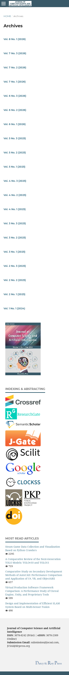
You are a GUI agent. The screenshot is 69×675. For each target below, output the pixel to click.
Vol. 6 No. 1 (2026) (15, 124)
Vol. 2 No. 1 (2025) (14, 294)
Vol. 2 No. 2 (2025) (15, 280)
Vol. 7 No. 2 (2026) (15, 67)
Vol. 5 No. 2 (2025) (15, 152)
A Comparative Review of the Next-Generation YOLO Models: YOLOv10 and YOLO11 (33, 560)
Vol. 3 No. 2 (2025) (15, 237)
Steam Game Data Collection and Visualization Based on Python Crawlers (32, 548)
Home (7, 16)
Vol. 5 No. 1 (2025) (14, 166)
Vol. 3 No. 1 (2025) (14, 251)
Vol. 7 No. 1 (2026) (15, 81)
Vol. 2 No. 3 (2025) (15, 266)
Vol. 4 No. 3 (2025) (15, 180)
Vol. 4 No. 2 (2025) (15, 195)
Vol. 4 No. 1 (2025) (15, 209)
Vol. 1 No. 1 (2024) (14, 308)
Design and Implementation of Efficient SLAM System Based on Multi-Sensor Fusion (32, 605)
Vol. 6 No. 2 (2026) (15, 110)
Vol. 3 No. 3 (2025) (15, 223)
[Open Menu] (3, 3)
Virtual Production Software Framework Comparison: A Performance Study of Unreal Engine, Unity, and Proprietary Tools (32, 591)
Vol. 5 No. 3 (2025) (15, 138)
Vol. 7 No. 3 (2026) (15, 53)
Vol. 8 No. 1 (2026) (15, 39)
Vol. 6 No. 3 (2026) (15, 95)
